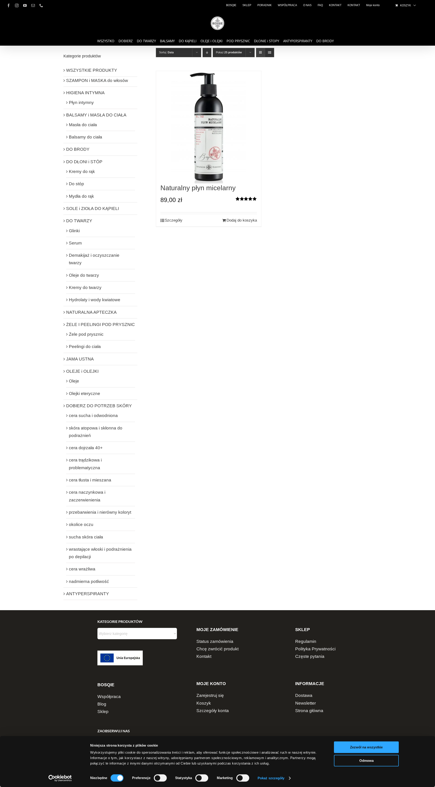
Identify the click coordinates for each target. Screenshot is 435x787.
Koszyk (203, 703)
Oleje (74, 381)
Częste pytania (309, 656)
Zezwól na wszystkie (366, 747)
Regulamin (305, 641)
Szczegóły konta (212, 710)
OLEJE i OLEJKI (82, 371)
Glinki (74, 230)
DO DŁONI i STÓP (84, 161)
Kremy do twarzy (85, 287)
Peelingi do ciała (85, 346)
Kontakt (203, 656)
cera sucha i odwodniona (93, 415)
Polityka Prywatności (315, 648)
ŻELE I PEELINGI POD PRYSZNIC (100, 324)
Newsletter (305, 703)
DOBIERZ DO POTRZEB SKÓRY (99, 405)
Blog (101, 704)
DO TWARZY (79, 220)
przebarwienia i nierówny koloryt (100, 512)
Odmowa (366, 760)
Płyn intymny (81, 102)
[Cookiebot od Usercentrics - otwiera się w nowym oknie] (60, 778)
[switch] (160, 778)
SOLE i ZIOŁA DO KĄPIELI (92, 208)
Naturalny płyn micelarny (198, 188)
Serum (75, 243)
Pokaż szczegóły (271, 778)
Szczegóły (173, 220)
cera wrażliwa (82, 569)
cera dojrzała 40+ (86, 447)
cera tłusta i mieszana (90, 480)
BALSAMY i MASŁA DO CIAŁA (96, 115)
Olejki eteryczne (84, 393)
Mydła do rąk (81, 196)
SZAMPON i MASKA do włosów (97, 80)
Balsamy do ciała (85, 137)
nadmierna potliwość (89, 581)
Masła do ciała (83, 124)
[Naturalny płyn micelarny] (208, 127)
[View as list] (269, 52)
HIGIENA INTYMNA (85, 92)
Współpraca (109, 696)
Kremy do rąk (82, 171)
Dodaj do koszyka (242, 220)
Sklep (103, 711)
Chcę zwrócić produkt (217, 648)
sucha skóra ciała (86, 537)
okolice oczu (81, 524)
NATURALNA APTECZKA (91, 312)
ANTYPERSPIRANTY (87, 593)
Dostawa (303, 695)
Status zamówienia (214, 641)
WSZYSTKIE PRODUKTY (91, 70)
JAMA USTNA (80, 359)
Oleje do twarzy (84, 275)
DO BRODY (77, 149)
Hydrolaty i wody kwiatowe (94, 299)
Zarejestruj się (210, 695)
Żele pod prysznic (86, 334)
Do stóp (76, 183)
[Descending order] (207, 52)
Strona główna (309, 710)
